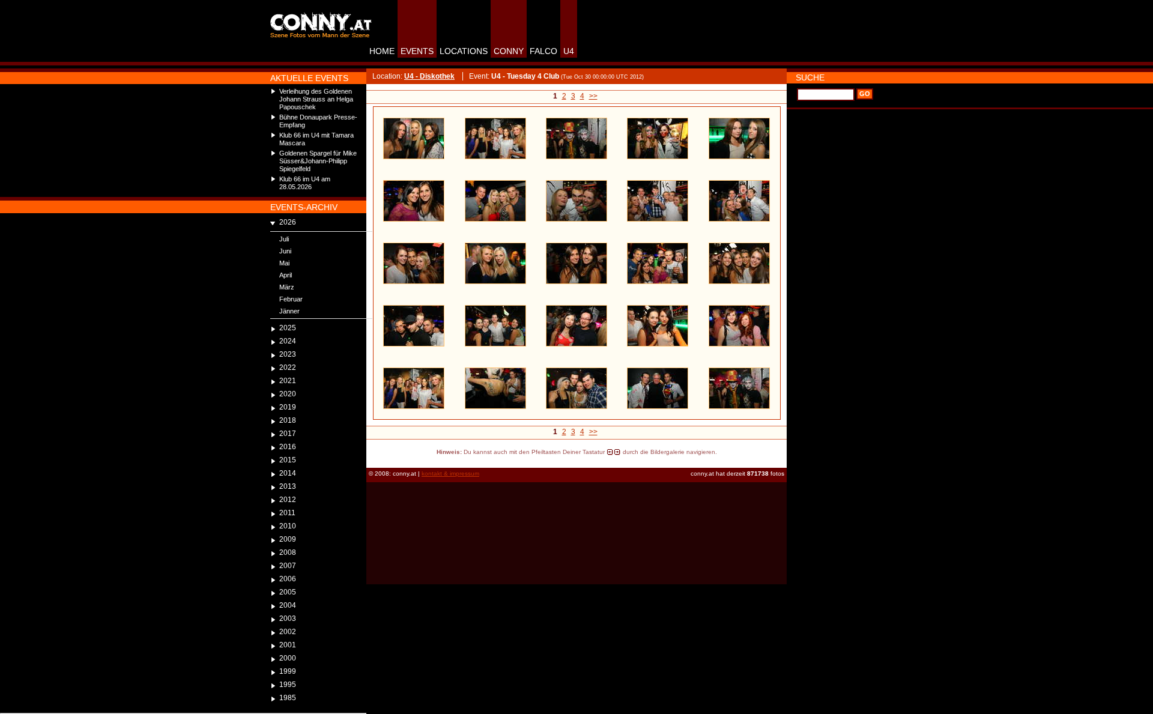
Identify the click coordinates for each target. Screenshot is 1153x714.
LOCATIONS (464, 51)
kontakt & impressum (450, 473)
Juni (285, 251)
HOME (382, 51)
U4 (568, 51)
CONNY (509, 51)
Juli (284, 239)
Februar (291, 299)
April (285, 275)
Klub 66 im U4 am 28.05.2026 (304, 182)
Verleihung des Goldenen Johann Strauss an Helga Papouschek (316, 99)
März (286, 287)
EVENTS (417, 51)
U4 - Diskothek (429, 76)
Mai (284, 263)
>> (593, 96)
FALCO (543, 51)
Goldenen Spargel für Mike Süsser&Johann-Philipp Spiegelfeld (318, 161)
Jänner (289, 311)
